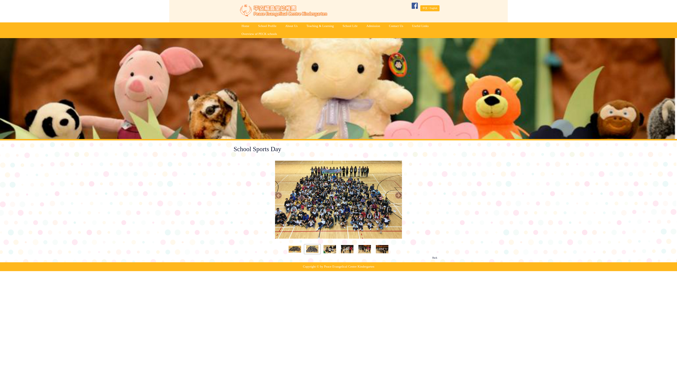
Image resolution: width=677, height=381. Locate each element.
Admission (373, 26)
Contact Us (396, 26)
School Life (350, 26)
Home (245, 26)
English (433, 8)
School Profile (267, 26)
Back (434, 264)
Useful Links (420, 26)
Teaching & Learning (320, 26)
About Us (291, 26)
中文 (425, 8)
